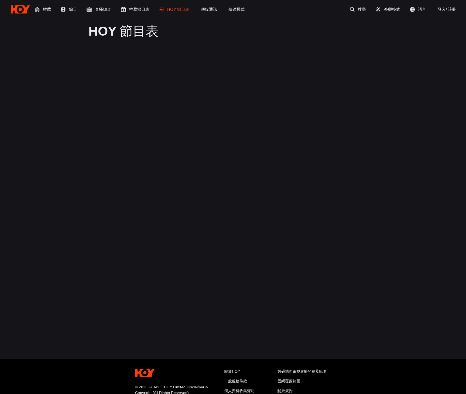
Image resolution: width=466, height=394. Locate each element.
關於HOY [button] (232, 371)
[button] (174, 9)
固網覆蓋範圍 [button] (288, 381)
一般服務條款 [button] (235, 381)
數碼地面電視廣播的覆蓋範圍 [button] (302, 371)
